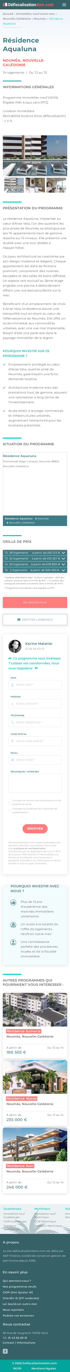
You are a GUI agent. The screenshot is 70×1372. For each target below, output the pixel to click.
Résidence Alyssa (22, 1098)
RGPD (17, 1368)
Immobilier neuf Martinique (44, 1215)
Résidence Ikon (20, 1166)
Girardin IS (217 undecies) (21, 1298)
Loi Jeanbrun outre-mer (20, 1304)
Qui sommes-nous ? (17, 1281)
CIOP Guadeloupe (15, 1221)
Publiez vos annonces (18, 1315)
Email (14, 753)
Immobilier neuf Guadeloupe (14, 1215)
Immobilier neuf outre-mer (35, 13)
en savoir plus (35, 602)
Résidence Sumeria (24, 1031)
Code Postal (19, 734)
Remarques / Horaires (25, 771)
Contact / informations (19, 1342)
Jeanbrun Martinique (48, 1225)
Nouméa (40, 18)
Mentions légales (44, 1368)
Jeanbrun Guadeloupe (12, 1227)
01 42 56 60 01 (34, 648)
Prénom (16, 696)
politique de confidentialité (29, 848)
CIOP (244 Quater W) (18, 1292)
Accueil (8, 13)
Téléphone (17, 715)
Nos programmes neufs (19, 1286)
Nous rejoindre (13, 1309)
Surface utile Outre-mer (19, 577)
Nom (13, 678)
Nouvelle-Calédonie (17, 18)
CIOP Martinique (45, 1221)
